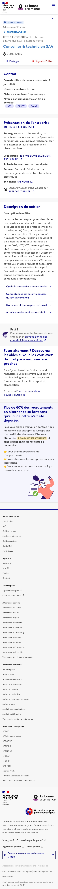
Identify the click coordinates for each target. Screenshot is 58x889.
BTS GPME (7, 741)
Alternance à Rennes (11, 642)
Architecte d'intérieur (12, 679)
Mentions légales (24, 871)
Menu (54, 4)
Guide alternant (9, 531)
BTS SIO (6, 760)
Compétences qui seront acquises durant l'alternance (26, 295)
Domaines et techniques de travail (26, 305)
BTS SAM (6, 755)
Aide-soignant (8, 669)
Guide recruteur (9, 541)
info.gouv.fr (8, 840)
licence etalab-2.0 (14, 885)
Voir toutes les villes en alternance (17, 657)
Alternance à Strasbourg (13, 632)
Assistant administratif (12, 684)
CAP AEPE (6, 765)
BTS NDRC (7, 751)
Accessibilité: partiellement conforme (19, 865)
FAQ (4, 526)
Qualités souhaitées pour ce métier (26, 286)
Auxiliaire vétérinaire (11, 713)
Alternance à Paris (10, 612)
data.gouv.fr (33, 846)
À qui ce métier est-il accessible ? (25, 312)
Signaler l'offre (44, 61)
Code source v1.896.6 (11, 595)
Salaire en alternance (11, 536)
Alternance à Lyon (10, 617)
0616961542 (25, 181)
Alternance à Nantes (11, 637)
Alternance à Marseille (12, 622)
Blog (4, 568)
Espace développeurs (11, 590)
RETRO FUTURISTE (19, 191)
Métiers (5, 573)
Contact (6, 578)
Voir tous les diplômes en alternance (18, 780)
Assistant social (9, 704)
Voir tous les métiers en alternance (17, 718)
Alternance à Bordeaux (12, 607)
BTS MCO (6, 746)
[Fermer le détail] (52, 18)
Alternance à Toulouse (12, 627)
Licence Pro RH (9, 770)
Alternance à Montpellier (13, 647)
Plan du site (7, 521)
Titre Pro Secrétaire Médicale (15, 775)
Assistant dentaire (10, 689)
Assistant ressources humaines (15, 699)
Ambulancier (8, 674)
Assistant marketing (11, 694)
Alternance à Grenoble (12, 652)
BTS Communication (11, 736)
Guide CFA (7, 545)
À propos (6, 563)
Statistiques (7, 550)
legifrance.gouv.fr (11, 846)
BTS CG (5, 731)
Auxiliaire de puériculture (13, 709)
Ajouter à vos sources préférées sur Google (26, 854)
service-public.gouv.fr (32, 840)
